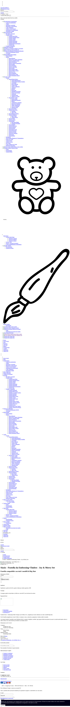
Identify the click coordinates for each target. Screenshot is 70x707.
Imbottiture (8, 137)
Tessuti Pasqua (12, 128)
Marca (2, 636)
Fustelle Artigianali (13, 390)
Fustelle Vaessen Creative (14, 402)
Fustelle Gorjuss (12, 397)
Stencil (7, 57)
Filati (7, 330)
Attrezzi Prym (9, 140)
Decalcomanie (9, 247)
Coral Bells (13, 83)
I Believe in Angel (15, 96)
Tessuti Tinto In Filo (13, 110)
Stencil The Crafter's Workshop (15, 59)
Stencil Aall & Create (13, 74)
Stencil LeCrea (12, 71)
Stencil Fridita (12, 64)
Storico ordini (6, 668)
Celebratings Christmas (16, 102)
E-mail (2, 692)
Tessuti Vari (11, 134)
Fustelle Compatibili (10, 46)
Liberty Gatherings (15, 86)
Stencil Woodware (13, 62)
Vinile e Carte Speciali (11, 28)
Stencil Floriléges (12, 65)
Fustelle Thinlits (12, 38)
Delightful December (16, 91)
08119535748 (3, 678)
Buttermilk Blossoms (16, 100)
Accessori (8, 53)
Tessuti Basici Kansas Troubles (18, 81)
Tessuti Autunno (12, 127)
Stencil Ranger (12, 58)
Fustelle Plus (11, 44)
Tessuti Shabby (12, 124)
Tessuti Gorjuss (12, 119)
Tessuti (7, 78)
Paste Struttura (9, 55)
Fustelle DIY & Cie (13, 403)
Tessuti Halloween (13, 126)
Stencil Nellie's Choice (14, 70)
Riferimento (3, 574)
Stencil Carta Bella (13, 67)
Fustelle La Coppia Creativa (15, 392)
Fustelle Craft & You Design (15, 407)
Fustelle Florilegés (13, 394)
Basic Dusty (14, 116)
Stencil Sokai (11, 68)
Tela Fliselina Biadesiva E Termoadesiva (15, 138)
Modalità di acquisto (7, 654)
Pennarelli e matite (10, 31)
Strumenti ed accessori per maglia (13, 331)
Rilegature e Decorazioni (11, 26)
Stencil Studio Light (13, 69)
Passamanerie (9, 150)
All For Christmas (15, 106)
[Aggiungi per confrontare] (1, 582)
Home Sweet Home (15, 92)
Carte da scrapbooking (11, 22)
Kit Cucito (8, 143)
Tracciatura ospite (7, 669)
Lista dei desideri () (5, 7)
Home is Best (14, 98)
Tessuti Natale (12, 118)
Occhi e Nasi (9, 242)
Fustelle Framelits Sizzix (14, 37)
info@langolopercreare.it (6, 681)
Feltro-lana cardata (10, 500)
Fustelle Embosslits (13, 42)
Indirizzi (5, 667)
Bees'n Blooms (14, 84)
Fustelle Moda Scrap (13, 391)
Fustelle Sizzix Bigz (13, 36)
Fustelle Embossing (13, 41)
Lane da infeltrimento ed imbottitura (13, 244)
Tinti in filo (13, 112)
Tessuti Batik (11, 121)
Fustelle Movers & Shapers (14, 43)
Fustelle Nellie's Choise (14, 401)
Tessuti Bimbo (12, 135)
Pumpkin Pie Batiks (15, 123)
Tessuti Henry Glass (13, 97)
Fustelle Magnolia (12, 395)
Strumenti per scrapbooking (12, 30)
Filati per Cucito (9, 139)
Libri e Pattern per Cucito (11, 144)
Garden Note (14, 85)
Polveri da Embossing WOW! (12, 52)
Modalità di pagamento (8, 655)
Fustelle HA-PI (12, 405)
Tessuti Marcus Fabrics (14, 113)
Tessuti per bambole (13, 133)
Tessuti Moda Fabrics (13, 79)
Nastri (7, 149)
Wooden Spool (14, 107)
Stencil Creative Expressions (15, 63)
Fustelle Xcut (11, 400)
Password (3, 695)
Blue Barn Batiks (15, 122)
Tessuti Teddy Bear (10, 237)
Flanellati (13, 111)
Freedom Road (14, 95)
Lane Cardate (12, 502)
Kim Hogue (8, 325)
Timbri (7, 24)
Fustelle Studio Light (13, 398)
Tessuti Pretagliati (12, 130)
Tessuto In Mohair (13, 239)
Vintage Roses (14, 117)
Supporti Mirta (9, 151)
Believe (13, 101)
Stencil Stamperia (12, 73)
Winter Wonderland (15, 105)
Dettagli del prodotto (7, 611)
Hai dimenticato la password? (7, 698)
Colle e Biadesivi (9, 27)
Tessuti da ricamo (12, 132)
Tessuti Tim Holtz (12, 108)
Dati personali (6, 666)
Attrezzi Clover (9, 142)
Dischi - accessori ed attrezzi (12, 243)
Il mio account (6, 664)
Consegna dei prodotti (8, 657)
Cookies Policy (6, 659)
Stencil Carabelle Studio (14, 60)
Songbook (13, 94)
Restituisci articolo (7, 658)
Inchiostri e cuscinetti (10, 25)
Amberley (13, 87)
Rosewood (13, 90)
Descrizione (5, 610)
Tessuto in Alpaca (12, 240)
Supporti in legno (9, 248)
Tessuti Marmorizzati (16, 80)
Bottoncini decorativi (10, 145)
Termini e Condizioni (7, 653)
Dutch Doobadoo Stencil (14, 75)
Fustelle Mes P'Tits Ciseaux (15, 406)
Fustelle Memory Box (13, 396)
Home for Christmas (15, 103)
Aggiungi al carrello (5, 579)
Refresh (13, 89)
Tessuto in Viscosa (13, 238)
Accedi (2, 544)
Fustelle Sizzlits (12, 39)
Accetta (3, 705)
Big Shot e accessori (10, 33)
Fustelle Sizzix (9, 35)
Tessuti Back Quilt (13, 129)
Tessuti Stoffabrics (13, 114)
